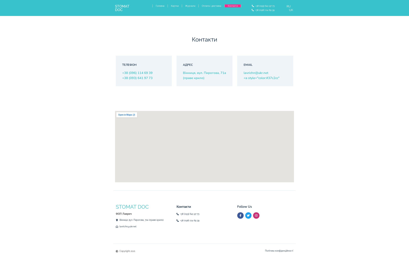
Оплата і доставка (211, 6)
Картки (175, 6)
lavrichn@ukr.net (256, 73)
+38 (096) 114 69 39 (137, 73)
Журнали (190, 6)
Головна (160, 6)
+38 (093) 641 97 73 (137, 78)
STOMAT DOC (122, 8)
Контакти (233, 6)
